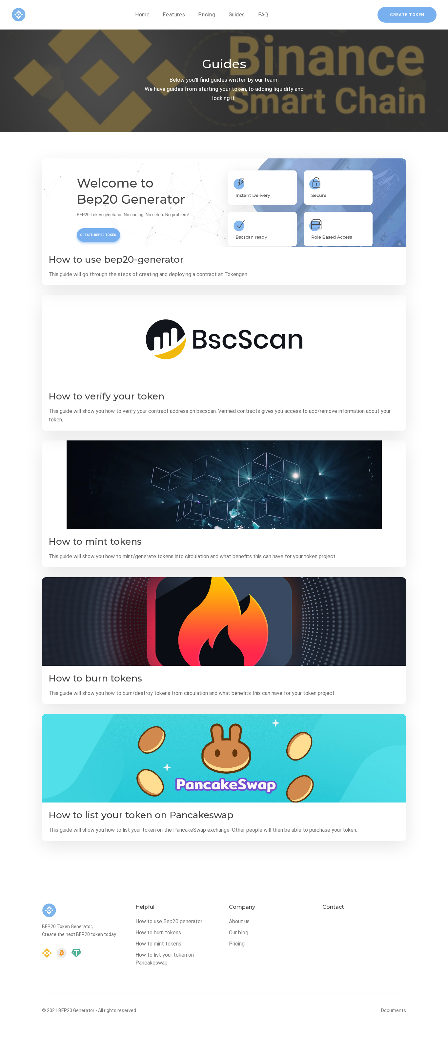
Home (142, 14)
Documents (393, 1010)
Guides (237, 14)
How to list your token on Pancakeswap (141, 815)
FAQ (263, 14)
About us (239, 921)
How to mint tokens (95, 541)
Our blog (238, 932)
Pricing (206, 14)
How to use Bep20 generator (168, 921)
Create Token (407, 14)
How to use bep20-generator (116, 259)
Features (174, 14)
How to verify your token (106, 396)
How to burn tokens (95, 678)
